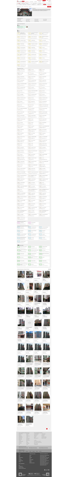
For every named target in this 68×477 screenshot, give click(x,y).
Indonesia (40, 451)
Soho (19, 444)
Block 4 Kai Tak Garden (20, 302)
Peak (26, 441)
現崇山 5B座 (35, 352)
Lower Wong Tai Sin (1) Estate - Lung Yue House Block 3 (29, 387)
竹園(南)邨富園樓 (36, 328)
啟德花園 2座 (27, 292)
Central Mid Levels (21, 441)
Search (45, 4)
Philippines (27, 451)
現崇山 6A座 (44, 352)
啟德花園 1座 (35, 280)
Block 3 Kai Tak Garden (45, 290)
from (23, 4)
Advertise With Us (21, 457)
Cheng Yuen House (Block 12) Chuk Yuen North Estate (37, 303)
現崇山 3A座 (44, 340)
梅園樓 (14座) (27, 425)
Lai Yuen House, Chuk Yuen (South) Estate (21, 339)
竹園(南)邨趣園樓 (45, 304)
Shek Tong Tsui (28, 440)
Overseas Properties (39, 0)
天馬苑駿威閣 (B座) (20, 328)
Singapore (33, 451)
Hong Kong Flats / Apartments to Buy (44, 460)
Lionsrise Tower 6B (20, 363)
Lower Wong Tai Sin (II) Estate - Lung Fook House (21, 399)
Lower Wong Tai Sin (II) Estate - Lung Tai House (37, 412)
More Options (49, 4)
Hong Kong (20, 451)
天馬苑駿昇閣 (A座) (45, 316)
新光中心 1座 (27, 280)
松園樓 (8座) (27, 328)
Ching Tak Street (19, 19)
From (33, 3)
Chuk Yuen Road (36, 19)
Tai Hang (27, 442)
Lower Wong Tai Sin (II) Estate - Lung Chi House (46, 387)
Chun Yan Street (45, 19)
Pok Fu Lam (20, 443)
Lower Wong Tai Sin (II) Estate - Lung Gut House (29, 399)
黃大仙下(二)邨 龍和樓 (20, 425)
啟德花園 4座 (19, 304)
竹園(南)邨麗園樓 (19, 340)
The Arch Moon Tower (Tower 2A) (38, 442)
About (19, 455)
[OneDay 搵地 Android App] (37, 473)
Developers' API (21, 466)
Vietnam (24, 451)
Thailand (30, 451)
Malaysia (37, 451)
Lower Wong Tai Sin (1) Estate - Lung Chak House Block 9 (29, 363)
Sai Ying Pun (20, 442)
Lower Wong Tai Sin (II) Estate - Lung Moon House (21, 412)
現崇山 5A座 (27, 352)
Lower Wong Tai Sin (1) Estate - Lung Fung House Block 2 (37, 363)
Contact (20, 458)
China (30, 458)
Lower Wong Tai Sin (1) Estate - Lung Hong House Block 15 (46, 363)
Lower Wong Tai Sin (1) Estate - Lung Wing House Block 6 (46, 375)
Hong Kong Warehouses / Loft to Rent (44, 457)
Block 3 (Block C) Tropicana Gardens (37, 291)
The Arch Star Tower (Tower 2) (37, 441)
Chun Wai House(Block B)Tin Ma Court (21, 327)
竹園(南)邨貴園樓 (45, 328)
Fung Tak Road (19, 20)
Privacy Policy (39, 475)
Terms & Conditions (36, 475)
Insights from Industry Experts (22, 468)
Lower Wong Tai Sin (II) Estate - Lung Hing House (46, 399)
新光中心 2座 (19, 292)
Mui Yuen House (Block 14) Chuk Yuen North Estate (29, 424)
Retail (43, 1)
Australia (30, 461)
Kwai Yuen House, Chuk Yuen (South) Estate (46, 327)
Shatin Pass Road (36, 20)
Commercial (32, 1)
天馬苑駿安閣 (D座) (36, 316)
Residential (27, 1)
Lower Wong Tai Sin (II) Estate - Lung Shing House (29, 412)
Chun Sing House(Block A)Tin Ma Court (46, 315)
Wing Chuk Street (28, 21)
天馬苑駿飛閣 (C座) (20, 316)
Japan (30, 456)
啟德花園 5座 (27, 304)
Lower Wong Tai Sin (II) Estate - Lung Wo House (21, 424)
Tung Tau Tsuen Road (19, 21)
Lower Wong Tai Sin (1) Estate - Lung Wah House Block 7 (37, 375)
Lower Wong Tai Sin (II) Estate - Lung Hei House (37, 399)
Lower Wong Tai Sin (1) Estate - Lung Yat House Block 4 (21, 387)
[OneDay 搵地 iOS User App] (31, 473)
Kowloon (35, 440)
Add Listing (44, 0)
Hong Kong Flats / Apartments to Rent (44, 455)
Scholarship (20, 459)
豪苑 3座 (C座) (36, 292)
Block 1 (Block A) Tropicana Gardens (21, 279)
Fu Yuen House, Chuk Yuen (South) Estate (37, 327)
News (19, 456)
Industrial (36, 1)
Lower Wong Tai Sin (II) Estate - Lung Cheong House (37, 387)
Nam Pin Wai (27, 443)
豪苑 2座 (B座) (44, 280)
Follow (49, 6)
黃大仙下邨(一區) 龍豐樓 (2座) (37, 364)
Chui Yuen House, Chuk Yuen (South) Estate (46, 303)
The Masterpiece (36, 444)
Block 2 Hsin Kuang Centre (21, 290)
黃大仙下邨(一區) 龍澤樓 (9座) (29, 364)
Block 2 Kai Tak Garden (29, 290)
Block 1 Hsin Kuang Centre (29, 278)
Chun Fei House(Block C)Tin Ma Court (21, 315)
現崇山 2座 (35, 340)
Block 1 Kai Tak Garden (37, 278)
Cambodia (30, 457)
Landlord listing (23, 3)
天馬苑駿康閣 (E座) (28, 316)
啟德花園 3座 (44, 292)
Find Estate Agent (21, 460)
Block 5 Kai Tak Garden (29, 302)
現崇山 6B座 (19, 364)
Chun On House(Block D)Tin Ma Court (37, 315)
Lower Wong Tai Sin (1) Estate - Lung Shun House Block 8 (21, 375)
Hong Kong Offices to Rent (43, 456)
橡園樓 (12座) (35, 304)
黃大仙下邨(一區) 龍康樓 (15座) (46, 364)
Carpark (40, 1)
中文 (50, 1)
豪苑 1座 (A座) (19, 280)
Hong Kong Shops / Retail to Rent (44, 458)
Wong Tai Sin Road (37, 21)
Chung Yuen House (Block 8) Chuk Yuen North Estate (29, 327)
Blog (19, 465)
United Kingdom (31, 459)
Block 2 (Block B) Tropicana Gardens (46, 279)
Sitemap (20, 461)
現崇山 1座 (27, 340)
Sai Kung (20, 440)
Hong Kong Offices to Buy (43, 461)
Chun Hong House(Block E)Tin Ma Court (29, 315)
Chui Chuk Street (28, 19)
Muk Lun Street (27, 20)
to (38, 3)
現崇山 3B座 (19, 352)
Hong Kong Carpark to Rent (43, 459)
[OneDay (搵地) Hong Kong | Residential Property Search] (20, 1)
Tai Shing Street (45, 20)
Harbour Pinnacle (36, 443)
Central (27, 444)
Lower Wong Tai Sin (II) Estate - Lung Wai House (46, 412)
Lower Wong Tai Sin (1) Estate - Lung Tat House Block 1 (29, 375)
